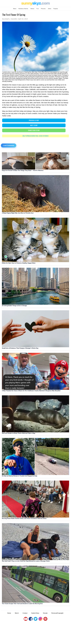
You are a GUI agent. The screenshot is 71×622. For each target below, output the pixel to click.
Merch (17, 613)
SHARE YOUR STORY (34, 130)
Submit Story (35, 613)
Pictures (43, 8)
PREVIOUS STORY (34, 120)
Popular (55, 8)
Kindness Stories (23, 8)
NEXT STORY (33, 125)
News (14, 8)
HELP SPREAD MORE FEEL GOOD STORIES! (36, 136)
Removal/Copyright (57, 613)
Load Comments (8, 145)
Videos (32, 8)
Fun (37, 8)
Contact (25, 613)
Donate (45, 613)
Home (9, 613)
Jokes (49, 8)
